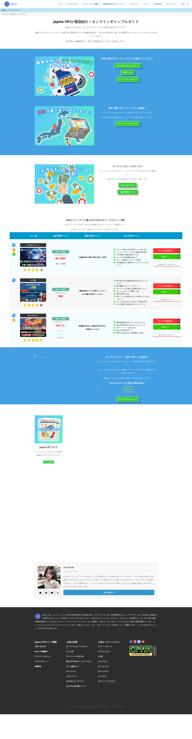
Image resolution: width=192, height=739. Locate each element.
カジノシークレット (105, 646)
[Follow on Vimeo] (139, 641)
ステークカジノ (103, 671)
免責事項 (38, 666)
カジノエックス (103, 666)
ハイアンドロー (128, 387)
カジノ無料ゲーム (72, 666)
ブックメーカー (171, 4)
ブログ (183, 4)
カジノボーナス (128, 185)
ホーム (60, 4)
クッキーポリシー (41, 661)
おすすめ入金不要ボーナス (76, 686)
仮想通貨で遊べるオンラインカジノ (114, 4)
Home (4, 10)
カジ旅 (100, 656)
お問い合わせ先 (40, 646)
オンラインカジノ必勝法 (90, 4)
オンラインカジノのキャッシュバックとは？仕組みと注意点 (76, 429)
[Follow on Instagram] (135, 641)
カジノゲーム (134, 4)
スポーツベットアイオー (106, 681)
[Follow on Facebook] (131, 641)
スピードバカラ (128, 392)
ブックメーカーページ (128, 123)
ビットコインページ (128, 79)
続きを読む (108, 592)
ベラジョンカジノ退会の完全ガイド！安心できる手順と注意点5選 (139, 439)
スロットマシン (72, 676)
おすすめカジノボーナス (75, 681)
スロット (146, 4)
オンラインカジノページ (128, 65)
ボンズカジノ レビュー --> (166, 335)
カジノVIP (70, 651)
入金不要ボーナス (128, 192)
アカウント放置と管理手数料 (78, 453)
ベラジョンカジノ (104, 651)
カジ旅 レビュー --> (167, 299)
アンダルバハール (128, 389)
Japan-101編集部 (41, 651)
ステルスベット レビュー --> (167, 264)
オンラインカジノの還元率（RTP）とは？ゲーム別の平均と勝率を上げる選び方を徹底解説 (111, 496)
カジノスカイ (102, 661)
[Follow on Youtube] (143, 641)
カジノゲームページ (128, 399)
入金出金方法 (157, 4)
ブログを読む (48, 462)
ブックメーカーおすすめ (75, 656)
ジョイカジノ (103, 676)
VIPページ (127, 72)
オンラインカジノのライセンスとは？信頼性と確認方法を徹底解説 (109, 429)
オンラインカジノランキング (76, 646)
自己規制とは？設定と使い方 (78, 489)
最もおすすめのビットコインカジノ (79, 661)
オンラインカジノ (72, 4)
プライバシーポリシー (43, 656)
